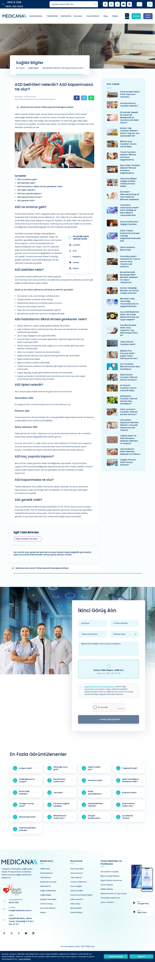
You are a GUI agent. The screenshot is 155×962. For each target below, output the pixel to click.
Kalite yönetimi (76, 899)
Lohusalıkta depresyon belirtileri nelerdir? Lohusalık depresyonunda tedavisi (129, 425)
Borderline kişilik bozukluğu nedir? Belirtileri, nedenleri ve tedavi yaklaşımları (129, 277)
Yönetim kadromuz (78, 882)
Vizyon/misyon (76, 873)
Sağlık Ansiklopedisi (48, 890)
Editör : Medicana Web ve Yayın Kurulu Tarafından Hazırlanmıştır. (35, 99)
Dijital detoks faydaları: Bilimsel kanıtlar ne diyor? (128, 377)
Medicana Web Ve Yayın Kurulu (114, 893)
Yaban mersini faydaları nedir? (128, 343)
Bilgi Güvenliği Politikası (110, 876)
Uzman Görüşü (46, 903)
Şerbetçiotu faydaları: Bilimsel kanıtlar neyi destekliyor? (128, 400)
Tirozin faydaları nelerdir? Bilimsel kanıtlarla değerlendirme (128, 156)
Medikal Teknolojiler (48, 899)
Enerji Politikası (76, 912)
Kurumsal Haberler (48, 908)
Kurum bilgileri (76, 886)
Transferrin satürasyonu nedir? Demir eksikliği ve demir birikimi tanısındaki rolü (129, 210)
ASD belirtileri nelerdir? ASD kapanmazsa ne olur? (63, 68)
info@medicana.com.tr (20, 910)
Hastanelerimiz (46, 873)
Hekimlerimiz (45, 886)
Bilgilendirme (90, 689)
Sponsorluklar (75, 908)
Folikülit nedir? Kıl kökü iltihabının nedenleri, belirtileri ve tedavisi (129, 439)
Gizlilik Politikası (107, 889)
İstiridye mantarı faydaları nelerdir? (129, 104)
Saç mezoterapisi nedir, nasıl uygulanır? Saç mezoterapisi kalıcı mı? (129, 330)
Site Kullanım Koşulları (110, 871)
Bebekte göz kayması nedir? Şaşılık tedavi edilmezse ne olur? (129, 354)
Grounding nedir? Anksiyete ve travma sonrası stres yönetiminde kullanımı (130, 261)
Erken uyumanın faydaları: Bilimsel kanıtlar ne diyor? (128, 412)
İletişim (43, 912)
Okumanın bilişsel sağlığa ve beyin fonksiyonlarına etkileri (128, 182)
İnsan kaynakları (77, 869)
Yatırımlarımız (76, 877)
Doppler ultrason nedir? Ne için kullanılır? (128, 462)
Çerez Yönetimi (107, 902)
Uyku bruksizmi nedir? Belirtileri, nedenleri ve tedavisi (130, 451)
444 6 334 (14, 902)
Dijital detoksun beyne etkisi (127, 248)
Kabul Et (141, 956)
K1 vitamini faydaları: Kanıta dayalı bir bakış (128, 388)
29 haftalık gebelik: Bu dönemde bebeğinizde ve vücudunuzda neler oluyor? (129, 117)
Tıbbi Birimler (45, 877)
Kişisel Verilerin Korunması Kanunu (100, 686)
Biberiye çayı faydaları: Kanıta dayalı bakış (128, 144)
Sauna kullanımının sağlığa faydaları (129, 223)
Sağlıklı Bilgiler (33, 68)
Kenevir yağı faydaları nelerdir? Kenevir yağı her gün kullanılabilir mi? (130, 132)
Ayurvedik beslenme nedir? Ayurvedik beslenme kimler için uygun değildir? (129, 316)
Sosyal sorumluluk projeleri (81, 895)
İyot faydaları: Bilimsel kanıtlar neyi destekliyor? (130, 366)
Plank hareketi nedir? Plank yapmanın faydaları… (130, 94)
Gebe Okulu (75, 903)
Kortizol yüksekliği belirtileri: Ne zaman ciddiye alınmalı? (129, 290)
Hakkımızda (45, 869)
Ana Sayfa (20, 68)
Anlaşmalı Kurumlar (48, 882)
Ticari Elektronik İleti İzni (110, 898)
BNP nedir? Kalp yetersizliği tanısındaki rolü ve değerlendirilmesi (129, 302)
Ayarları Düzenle (116, 956)
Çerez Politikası (24, 959)
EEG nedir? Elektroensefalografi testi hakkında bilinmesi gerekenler (129, 196)
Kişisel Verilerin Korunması (111, 880)
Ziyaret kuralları (76, 890)
